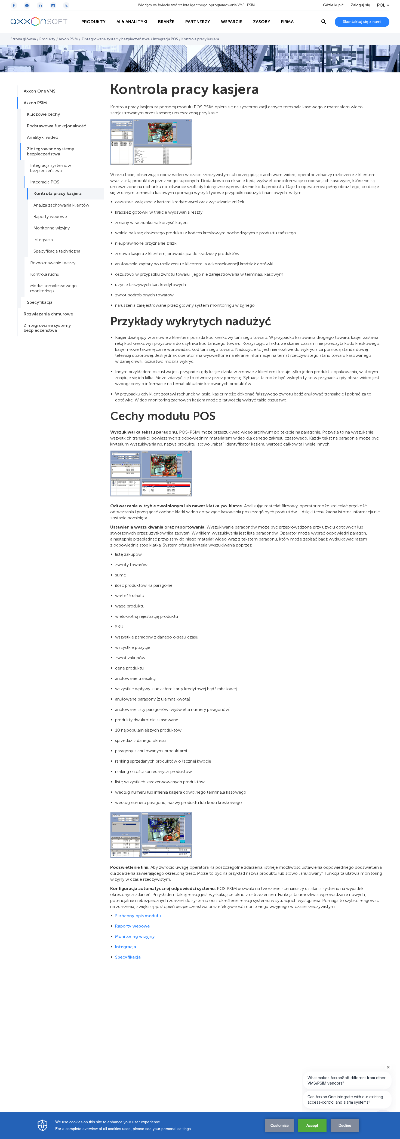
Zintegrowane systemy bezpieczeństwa (115, 39)
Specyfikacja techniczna (56, 251)
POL (381, 5)
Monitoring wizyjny (51, 228)
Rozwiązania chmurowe (48, 314)
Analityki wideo (42, 137)
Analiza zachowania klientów (61, 205)
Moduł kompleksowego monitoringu (53, 288)
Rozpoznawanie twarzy (52, 262)
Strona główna (23, 39)
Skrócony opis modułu (138, 915)
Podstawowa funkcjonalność (56, 125)
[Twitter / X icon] (66, 5)
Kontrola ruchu (44, 274)
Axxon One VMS (40, 91)
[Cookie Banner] (200, 1125)
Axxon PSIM (68, 39)
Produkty (47, 39)
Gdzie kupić (333, 5)
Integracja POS (165, 39)
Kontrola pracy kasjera (57, 193)
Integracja (43, 239)
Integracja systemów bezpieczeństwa (50, 168)
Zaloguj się (360, 5)
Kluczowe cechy (43, 114)
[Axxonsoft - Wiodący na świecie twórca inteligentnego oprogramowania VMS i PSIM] (43, 22)
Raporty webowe (50, 216)
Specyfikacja (40, 302)
